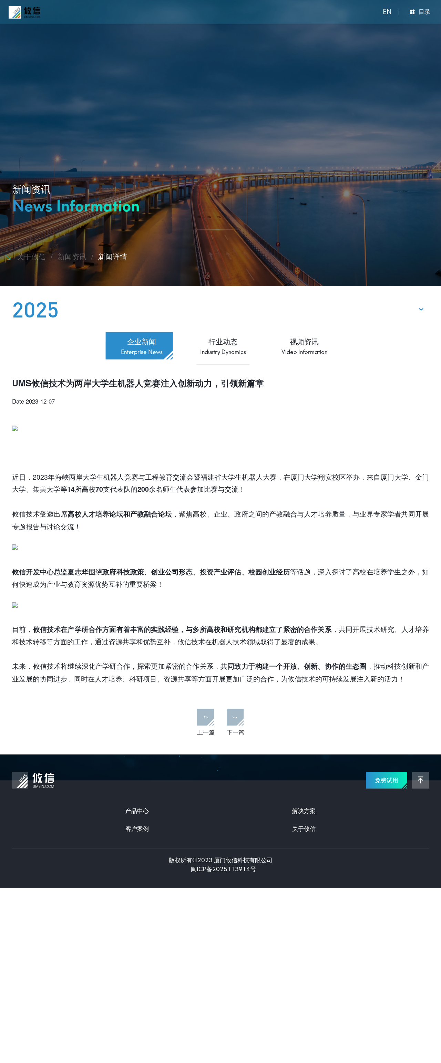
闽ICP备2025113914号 (223, 868)
